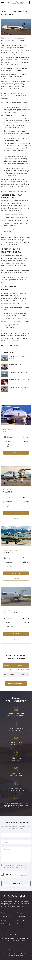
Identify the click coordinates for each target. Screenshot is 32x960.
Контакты (22, 917)
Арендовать (16, 452)
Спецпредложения (9, 924)
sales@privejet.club (11, 935)
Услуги (5, 913)
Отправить (16, 883)
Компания (6, 917)
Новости (22, 913)
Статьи (21, 920)
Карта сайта (23, 924)
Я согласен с (15, 866)
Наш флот (6, 920)
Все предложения (15, 684)
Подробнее (16, 458)
